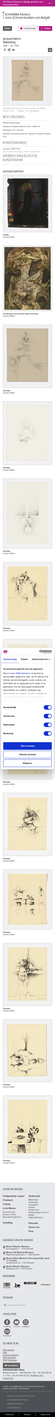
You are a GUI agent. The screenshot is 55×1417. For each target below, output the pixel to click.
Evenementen (9, 1212)
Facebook (7, 1326)
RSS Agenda (8, 1350)
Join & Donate (30, 28)
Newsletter (13, 1365)
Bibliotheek (33, 1199)
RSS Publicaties (10, 1360)
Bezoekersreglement (12, 1217)
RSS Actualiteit (9, 1357)
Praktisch (8, 1200)
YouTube (16, 1326)
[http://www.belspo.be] (7, 1285)
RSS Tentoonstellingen (11, 1353)
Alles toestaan (28, 746)
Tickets (47, 28)
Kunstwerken (50, 50)
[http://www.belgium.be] (17, 1285)
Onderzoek (34, 1196)
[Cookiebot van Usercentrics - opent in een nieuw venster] (39, 652)
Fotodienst (33, 1204)
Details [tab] (24, 659)
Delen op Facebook (5, 50)
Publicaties (33, 1202)
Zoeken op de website (5, 1305)
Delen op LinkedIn (9, 50)
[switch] (48, 716)
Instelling (8, 1222)
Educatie (33, 1223)
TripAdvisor (7, 1335)
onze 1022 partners (20, 673)
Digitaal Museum (35, 1217)
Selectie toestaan (27, 754)
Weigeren (27, 763)
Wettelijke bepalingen (15, 1403)
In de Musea (9, 1208)
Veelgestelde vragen (14, 1196)
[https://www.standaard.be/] (45, 1284)
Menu (7, 28)
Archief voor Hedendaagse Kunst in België (38, 1212)
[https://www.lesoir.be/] (30, 1282)
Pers (30, 1231)
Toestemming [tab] (10, 659)
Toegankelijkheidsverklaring (17, 1399)
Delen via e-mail (13, 50)
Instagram (26, 1326)
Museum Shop (9, 1214)
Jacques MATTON (21, 150)
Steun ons (33, 1227)
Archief (31, 1207)
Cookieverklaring (13, 1407)
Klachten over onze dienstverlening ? (21, 1395)
